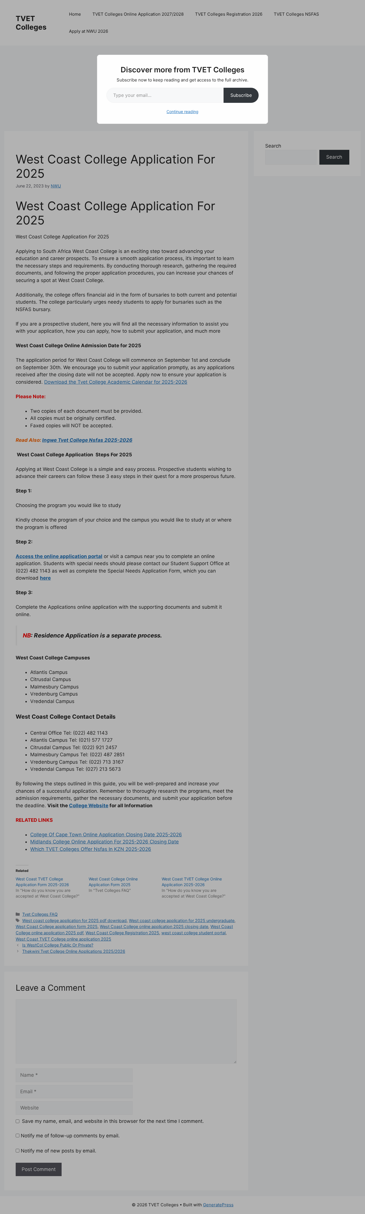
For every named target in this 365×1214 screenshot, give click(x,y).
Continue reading (182, 111)
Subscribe (241, 95)
